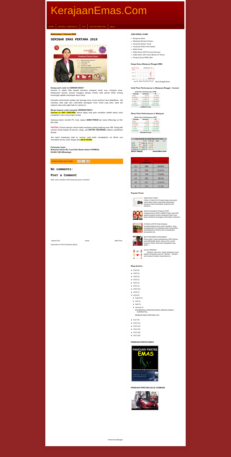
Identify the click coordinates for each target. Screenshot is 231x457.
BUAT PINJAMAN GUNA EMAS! (155, 237)
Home (87, 241)
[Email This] (78, 161)
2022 (135, 283)
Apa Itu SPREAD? (150, 250)
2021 (135, 286)
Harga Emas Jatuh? (151, 198)
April (137, 304)
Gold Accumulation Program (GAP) (156, 211)
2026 (135, 270)
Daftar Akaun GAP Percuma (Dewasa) (146, 52)
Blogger (120, 440)
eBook (112, 26)
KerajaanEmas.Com (99, 10)
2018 (135, 295)
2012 (135, 335)
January (138, 307)
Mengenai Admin (139, 38)
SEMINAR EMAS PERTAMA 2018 (147, 315)
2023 (135, 280)
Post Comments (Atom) (69, 245)
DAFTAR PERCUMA (97, 26)
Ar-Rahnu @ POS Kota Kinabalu (155, 224)
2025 (135, 273)
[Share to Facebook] (86, 161)
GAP (84, 26)
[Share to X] (83, 161)
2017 (135, 320)
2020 (135, 289)
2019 (135, 292)
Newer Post (55, 241)
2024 (135, 276)
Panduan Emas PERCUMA (143, 58)
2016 (135, 323)
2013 (135, 332)
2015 (135, 326)
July (136, 301)
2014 (135, 329)
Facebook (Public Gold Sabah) (144, 47)
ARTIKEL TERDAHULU (68, 26)
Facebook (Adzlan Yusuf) (142, 44)
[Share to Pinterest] (88, 161)
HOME (51, 26)
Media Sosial (137, 49)
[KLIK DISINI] (86, 140)
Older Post (118, 241)
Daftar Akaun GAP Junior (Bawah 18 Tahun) (149, 55)
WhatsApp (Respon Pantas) (143, 41)
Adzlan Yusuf (63, 161)
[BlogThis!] (81, 161)
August (138, 298)
